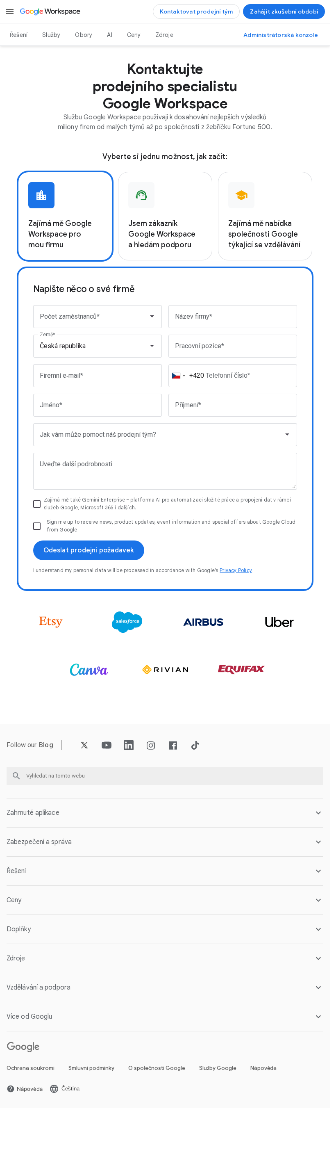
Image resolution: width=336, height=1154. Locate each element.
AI (109, 35)
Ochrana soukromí (30, 1068)
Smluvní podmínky (91, 1068)
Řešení (18, 35)
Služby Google (217, 1068)
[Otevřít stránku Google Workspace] (51, 11)
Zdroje (164, 35)
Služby (51, 35)
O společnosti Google (156, 1068)
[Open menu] (10, 11)
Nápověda (263, 1068)
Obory (83, 35)
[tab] (65, 216)
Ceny (134, 35)
